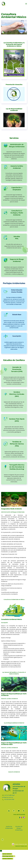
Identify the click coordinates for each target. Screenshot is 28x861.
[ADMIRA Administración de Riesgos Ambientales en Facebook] (13, 810)
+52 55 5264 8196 (9, 799)
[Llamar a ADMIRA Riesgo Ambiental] (3, 799)
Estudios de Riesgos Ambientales (19, 828)
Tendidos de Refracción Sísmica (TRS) (17, 444)
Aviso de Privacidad (19, 814)
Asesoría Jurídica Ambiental (9, 698)
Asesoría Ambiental (14, 772)
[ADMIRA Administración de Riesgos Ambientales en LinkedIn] (9, 810)
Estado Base (16, 314)
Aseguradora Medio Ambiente (11, 509)
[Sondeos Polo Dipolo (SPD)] (5, 419)
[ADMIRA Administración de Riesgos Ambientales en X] (23, 810)
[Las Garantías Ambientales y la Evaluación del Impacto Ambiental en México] (14, 62)
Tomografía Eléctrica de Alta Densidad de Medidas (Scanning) (16, 467)
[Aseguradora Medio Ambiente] (14, 499)
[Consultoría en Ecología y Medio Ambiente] (5, 212)
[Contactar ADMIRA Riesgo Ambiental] (3, 795)
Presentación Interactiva (14, 84)
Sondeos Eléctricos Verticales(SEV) (16, 394)
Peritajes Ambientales (14, 283)
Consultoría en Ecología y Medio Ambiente (17, 213)
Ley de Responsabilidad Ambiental (14, 109)
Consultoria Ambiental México (11, 619)
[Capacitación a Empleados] (5, 188)
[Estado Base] (5, 314)
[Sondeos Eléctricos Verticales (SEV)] (5, 394)
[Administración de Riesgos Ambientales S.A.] (14, 94)
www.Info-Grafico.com (21, 846)
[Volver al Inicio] (3, 4)
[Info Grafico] (13, 844)
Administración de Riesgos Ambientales (12, 512)
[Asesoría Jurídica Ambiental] (5, 167)
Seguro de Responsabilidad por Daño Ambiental (14, 694)
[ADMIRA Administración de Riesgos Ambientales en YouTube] (18, 810)
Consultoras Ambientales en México (14, 599)
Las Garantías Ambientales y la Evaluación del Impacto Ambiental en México (14, 44)
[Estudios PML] (5, 237)
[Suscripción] (5, 336)
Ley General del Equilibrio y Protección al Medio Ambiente (14, 673)
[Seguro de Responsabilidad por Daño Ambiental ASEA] (14, 733)
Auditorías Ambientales (9, 827)
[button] (26, 4)
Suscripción (16, 336)
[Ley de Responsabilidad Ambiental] (14, 120)
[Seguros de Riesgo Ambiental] (5, 260)
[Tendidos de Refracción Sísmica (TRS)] (5, 444)
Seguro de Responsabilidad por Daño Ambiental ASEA (14, 743)
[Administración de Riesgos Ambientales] (5, 145)
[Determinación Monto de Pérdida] (5, 291)
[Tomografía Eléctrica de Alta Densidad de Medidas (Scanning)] (5, 467)
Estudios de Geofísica (14, 360)
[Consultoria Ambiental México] (14, 609)
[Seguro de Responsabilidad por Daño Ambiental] (14, 684)
